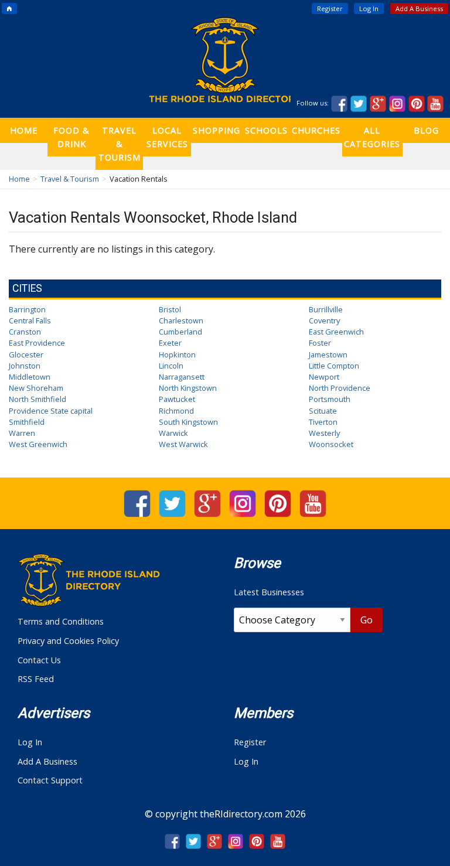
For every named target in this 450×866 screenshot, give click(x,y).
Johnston (24, 365)
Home (24, 130)
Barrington (27, 309)
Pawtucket (177, 399)
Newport (324, 376)
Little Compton (334, 365)
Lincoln (171, 365)
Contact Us (39, 660)
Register (330, 8)
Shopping (216, 130)
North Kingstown (188, 388)
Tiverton (323, 422)
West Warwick (183, 444)
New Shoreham (36, 388)
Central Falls (30, 320)
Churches (316, 130)
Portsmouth (329, 399)
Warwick (173, 433)
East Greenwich (336, 331)
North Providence (339, 388)
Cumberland (180, 331)
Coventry (324, 320)
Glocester (26, 354)
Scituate (323, 410)
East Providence (37, 342)
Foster (320, 342)
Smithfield (27, 422)
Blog (426, 130)
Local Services (167, 137)
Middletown (29, 376)
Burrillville (326, 309)
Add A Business (419, 8)
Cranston (25, 331)
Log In (369, 8)
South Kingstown (188, 422)
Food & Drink (71, 137)
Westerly (324, 433)
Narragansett (181, 376)
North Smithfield (37, 399)
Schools (266, 130)
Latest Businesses (269, 592)
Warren (22, 433)
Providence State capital (51, 410)
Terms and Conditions (61, 621)
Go (366, 619)
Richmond (176, 410)
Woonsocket (331, 444)
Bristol (170, 309)
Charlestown (181, 320)
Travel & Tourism (119, 144)
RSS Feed (36, 678)
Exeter (170, 342)
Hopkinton (177, 354)
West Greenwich (38, 444)
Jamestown (328, 354)
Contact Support (50, 780)
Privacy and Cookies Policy (68, 640)
